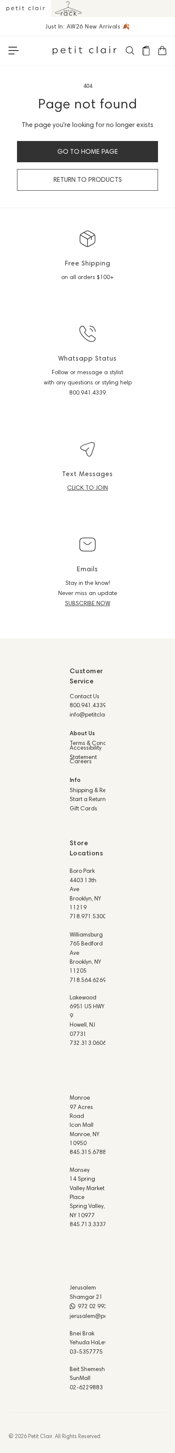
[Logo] (84, 50)
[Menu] (13, 50)
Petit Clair (40, 1436)
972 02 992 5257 (100, 1306)
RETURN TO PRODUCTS (88, 179)
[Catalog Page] (146, 50)
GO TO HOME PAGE (87, 151)
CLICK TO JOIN (87, 487)
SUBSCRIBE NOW (87, 603)
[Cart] (162, 50)
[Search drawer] (129, 50)
